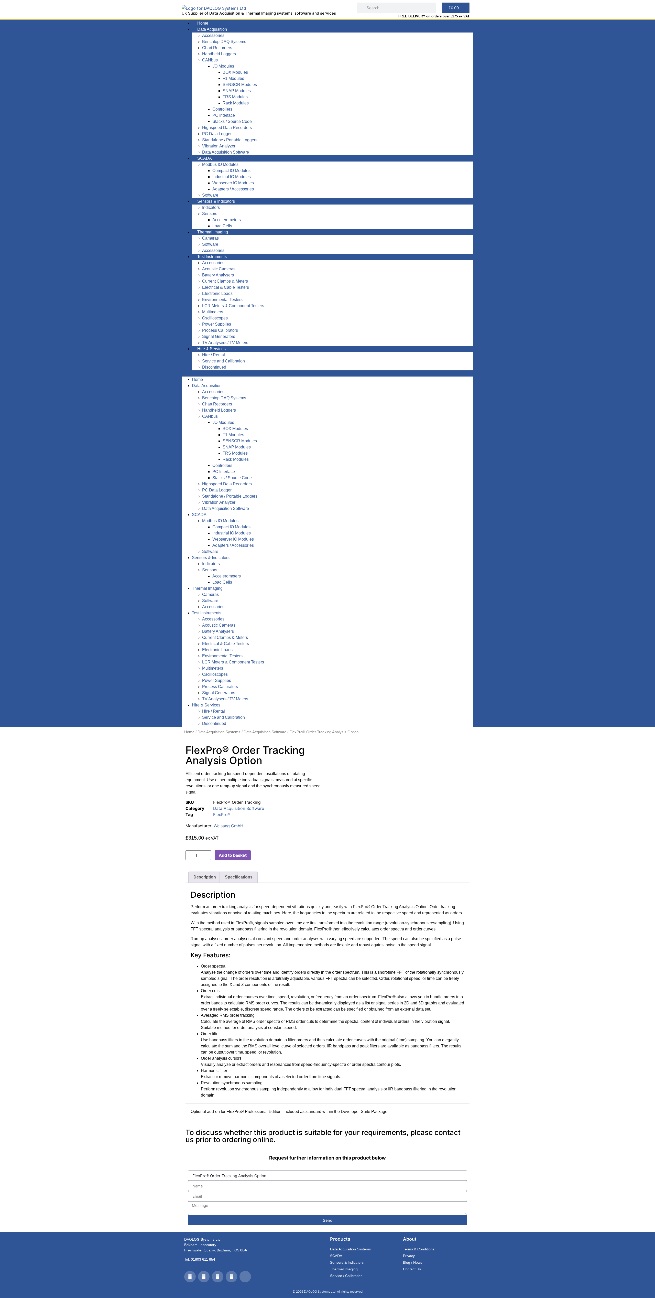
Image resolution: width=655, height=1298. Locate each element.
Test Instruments (212, 256)
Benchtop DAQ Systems (224, 41)
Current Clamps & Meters (225, 281)
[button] (327, 373)
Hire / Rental (213, 355)
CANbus (210, 60)
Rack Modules (236, 103)
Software (210, 195)
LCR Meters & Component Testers (233, 306)
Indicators (211, 207)
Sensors (209, 213)
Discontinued (214, 367)
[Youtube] (217, 1276)
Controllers (222, 109)
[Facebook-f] (204, 1276)
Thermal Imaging (212, 232)
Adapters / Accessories (233, 189)
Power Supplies (216, 324)
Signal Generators (218, 336)
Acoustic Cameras (218, 269)
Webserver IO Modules (233, 183)
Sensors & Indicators (216, 201)
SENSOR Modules (240, 84)
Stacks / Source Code (232, 121)
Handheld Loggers (219, 54)
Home (202, 23)
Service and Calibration (223, 361)
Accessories (213, 35)
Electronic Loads (217, 293)
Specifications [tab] (239, 877)
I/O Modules (223, 66)
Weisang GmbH (228, 825)
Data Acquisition (212, 29)
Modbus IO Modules (220, 164)
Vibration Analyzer (218, 146)
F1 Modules (233, 78)
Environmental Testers (222, 299)
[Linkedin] (231, 1276)
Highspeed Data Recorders (227, 127)
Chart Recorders (217, 48)
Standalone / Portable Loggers (229, 140)
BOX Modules (235, 72)
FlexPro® (222, 814)
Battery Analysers (218, 275)
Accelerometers (226, 220)
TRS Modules (235, 97)
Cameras (210, 238)
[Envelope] (245, 1276)
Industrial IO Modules (231, 177)
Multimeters (212, 312)
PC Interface (223, 115)
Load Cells (222, 226)
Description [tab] (204, 877)
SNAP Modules (237, 91)
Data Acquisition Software (225, 152)
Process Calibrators (220, 330)
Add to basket (233, 855)
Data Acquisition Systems (219, 732)
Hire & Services (211, 349)
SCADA (204, 158)
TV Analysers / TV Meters (225, 342)
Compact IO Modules (231, 170)
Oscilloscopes (215, 318)
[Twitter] (190, 1276)
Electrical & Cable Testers (225, 287)
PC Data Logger (217, 134)
